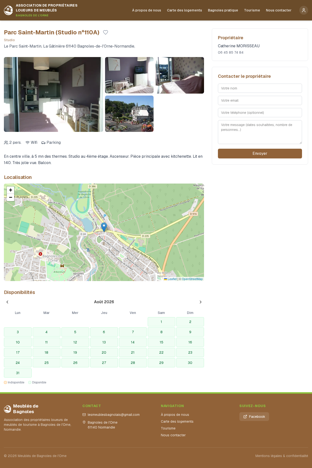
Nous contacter (279, 10)
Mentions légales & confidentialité (281, 456)
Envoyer (260, 153)
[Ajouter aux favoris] (105, 32)
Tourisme (252, 10)
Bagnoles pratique (223, 10)
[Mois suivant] (200, 302)
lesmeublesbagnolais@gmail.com (114, 414)
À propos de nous (146, 10)
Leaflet (172, 279)
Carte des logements (184, 10)
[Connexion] (303, 10)
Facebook (257, 416)
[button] (104, 227)
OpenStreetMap (192, 279)
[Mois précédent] (7, 302)
